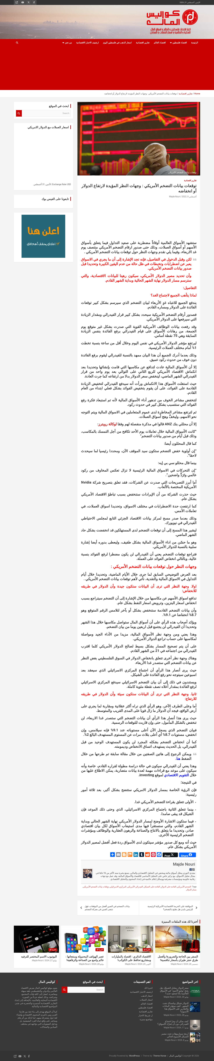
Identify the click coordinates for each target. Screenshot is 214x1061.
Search (19, 113)
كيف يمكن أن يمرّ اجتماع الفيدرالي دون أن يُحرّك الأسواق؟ (173, 1022)
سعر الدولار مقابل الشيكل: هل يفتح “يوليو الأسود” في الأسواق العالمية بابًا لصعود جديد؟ (174, 991)
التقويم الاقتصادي (176, 775)
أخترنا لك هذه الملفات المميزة (180, 921)
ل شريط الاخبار (145, 1015)
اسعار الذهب (147, 996)
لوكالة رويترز (107, 424)
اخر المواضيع (190, 982)
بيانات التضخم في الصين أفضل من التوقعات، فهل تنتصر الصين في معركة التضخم (107, 908)
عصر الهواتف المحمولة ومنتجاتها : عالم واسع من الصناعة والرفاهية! (85, 958)
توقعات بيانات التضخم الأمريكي (96, 887)
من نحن (68, 42)
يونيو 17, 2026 (182, 1027)
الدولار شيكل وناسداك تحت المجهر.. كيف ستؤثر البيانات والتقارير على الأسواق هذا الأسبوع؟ (175, 1007)
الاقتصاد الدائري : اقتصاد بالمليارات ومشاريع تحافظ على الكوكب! (131, 958)
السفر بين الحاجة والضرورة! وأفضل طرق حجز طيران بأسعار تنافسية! (178, 958)
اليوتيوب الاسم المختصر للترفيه (39, 956)
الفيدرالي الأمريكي (135, 887)
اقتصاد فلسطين (180, 42)
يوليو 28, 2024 (98, 964)
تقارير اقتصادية (143, 42)
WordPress (134, 1055)
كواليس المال (175, 1055)
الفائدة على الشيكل (152, 887)
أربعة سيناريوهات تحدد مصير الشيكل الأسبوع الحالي (175, 1035)
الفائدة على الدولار (168, 887)
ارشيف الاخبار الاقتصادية (87, 42)
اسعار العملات (146, 999)
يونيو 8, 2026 (183, 1040)
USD (69, 184)
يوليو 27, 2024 (51, 960)
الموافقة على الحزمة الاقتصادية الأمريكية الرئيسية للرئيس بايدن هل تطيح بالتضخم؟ (170, 908)
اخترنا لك (194, 950)
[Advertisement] (111, 68)
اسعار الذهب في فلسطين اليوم (117, 42)
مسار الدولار (191, 889)
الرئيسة (194, 42)
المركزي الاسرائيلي (118, 887)
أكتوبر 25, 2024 (144, 964)
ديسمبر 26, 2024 (191, 964)
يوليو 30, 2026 (182, 997)
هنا (178, 759)
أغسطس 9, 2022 (189, 196)
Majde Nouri (174, 196)
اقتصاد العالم (160, 42)
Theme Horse (159, 1055)
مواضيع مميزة (146, 1019)
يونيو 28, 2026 (182, 1015)
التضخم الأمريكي (184, 887)
